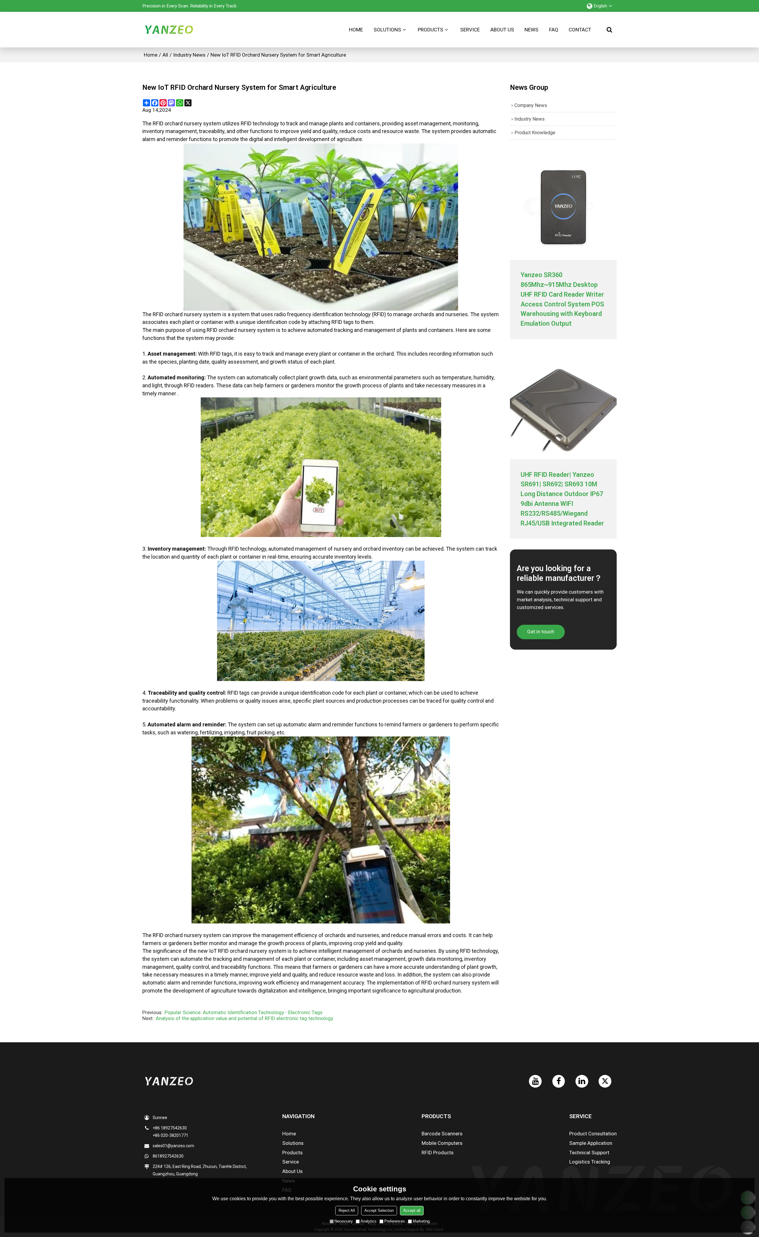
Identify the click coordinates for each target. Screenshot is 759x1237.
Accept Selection (379, 1210)
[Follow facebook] (558, 1081)
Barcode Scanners (442, 1134)
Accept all (411, 1210)
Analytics (369, 1221)
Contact (580, 30)
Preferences (394, 1221)
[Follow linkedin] (581, 1081)
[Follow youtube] (535, 1081)
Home (356, 30)
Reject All (347, 1210)
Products (430, 30)
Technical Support (589, 1153)
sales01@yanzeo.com (173, 1145)
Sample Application (590, 1143)
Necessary (343, 1221)
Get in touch (540, 632)
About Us (502, 30)
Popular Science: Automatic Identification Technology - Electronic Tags (244, 1012)
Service (470, 30)
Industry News (189, 55)
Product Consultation (593, 1134)
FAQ (553, 30)
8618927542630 (168, 1156)
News (531, 30)
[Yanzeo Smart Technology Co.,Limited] (169, 29)
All (165, 55)
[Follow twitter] (605, 1081)
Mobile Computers (442, 1143)
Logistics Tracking (589, 1162)
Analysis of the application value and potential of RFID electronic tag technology (244, 1018)
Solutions (387, 30)
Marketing (421, 1221)
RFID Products (438, 1153)
